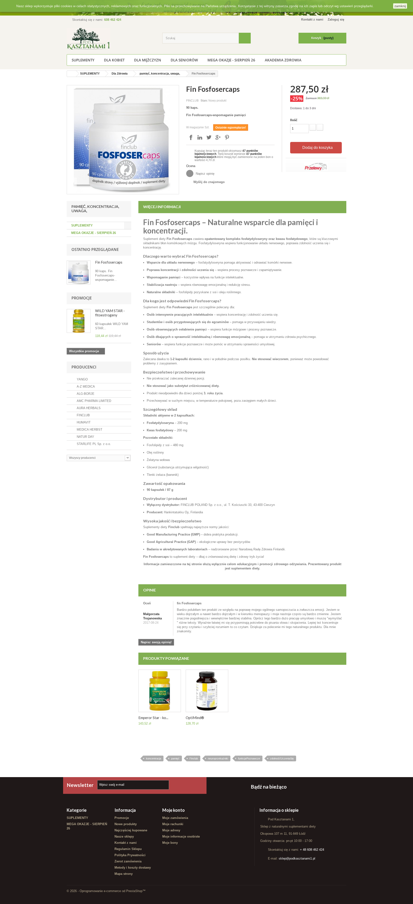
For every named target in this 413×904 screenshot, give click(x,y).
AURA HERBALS (87, 408)
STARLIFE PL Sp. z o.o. (92, 444)
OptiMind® (195, 717)
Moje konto (173, 810)
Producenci (83, 367)
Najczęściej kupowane (130, 830)
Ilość (293, 120)
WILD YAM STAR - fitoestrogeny (110, 313)
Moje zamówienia (175, 818)
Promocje (81, 298)
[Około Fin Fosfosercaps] (79, 272)
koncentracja (153, 758)
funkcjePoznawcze (249, 758)
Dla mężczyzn (147, 60)
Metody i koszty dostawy (132, 867)
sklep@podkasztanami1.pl (297, 858)
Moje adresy (171, 830)
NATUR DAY (84, 436)
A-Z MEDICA (84, 386)
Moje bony (170, 842)
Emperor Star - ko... (153, 717)
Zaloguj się (336, 19)
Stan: (204, 100)
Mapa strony (123, 874)
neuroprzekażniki (218, 758)
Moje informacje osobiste (181, 836)
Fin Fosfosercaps (108, 262)
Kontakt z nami (312, 19)
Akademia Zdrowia (283, 60)
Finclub (194, 758)
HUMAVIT (82, 422)
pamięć (175, 758)
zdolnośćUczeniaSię (282, 758)
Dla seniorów (184, 60)
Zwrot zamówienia (127, 861)
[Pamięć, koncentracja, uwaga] (207, 691)
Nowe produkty (125, 824)
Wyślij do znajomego (209, 182)
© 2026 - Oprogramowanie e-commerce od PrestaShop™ (106, 891)
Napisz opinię (204, 173)
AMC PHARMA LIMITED (92, 401)
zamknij (400, 6)
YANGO (81, 379)
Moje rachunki (172, 824)
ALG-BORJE (84, 393)
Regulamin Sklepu (128, 849)
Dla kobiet (114, 60)
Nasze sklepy (124, 836)
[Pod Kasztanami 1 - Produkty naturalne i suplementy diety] (111, 38)
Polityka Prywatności (130, 855)
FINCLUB (82, 415)
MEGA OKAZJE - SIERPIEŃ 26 (231, 60)
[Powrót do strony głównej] (71, 74)
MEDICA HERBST (88, 429)
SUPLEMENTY (83, 60)
